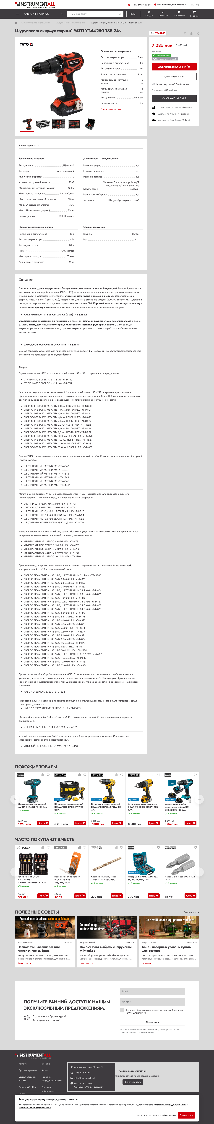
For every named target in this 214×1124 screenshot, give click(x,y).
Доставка (46, 1063)
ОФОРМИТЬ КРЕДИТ (174, 98)
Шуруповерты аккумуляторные (70, 22)
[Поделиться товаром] (198, 33)
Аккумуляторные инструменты (35, 22)
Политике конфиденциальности (170, 1104)
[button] (120, 14)
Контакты (23, 1063)
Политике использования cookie (35, 1107)
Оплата (22, 1093)
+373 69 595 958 (82, 1072)
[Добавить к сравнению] (192, 33)
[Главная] (35, 4)
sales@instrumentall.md (84, 1078)
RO (193, 4)
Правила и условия (28, 1070)
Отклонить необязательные (162, 1115)
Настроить (142, 1115)
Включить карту (133, 1082)
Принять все (186, 1115)
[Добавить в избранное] (185, 33)
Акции (45, 1070)
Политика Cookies (27, 1087)
